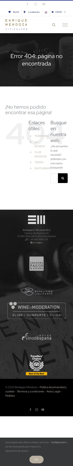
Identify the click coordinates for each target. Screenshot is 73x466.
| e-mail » (38, 242)
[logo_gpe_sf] (36, 255)
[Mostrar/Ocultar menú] (65, 24)
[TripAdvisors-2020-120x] (36, 355)
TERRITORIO (42, 136)
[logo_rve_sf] (36, 327)
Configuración (58, 442)
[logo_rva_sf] (36, 282)
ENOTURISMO (43, 168)
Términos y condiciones (30, 391)
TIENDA (39, 162)
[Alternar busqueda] (53, 24)
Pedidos (10, 395)
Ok (36, 459)
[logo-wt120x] (36, 214)
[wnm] (36, 302)
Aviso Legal (53, 391)
